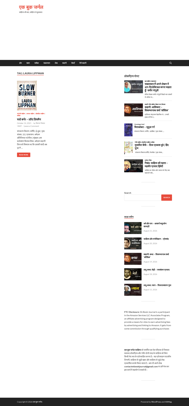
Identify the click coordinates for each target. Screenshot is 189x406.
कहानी (64, 63)
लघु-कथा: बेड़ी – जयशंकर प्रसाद (156, 269)
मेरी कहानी (82, 63)
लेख (56, 63)
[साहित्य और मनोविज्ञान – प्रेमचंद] (133, 239)
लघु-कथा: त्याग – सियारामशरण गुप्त (157, 285)
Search (127, 192)
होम (20, 63)
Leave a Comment (31, 126)
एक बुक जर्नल (31, 7)
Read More (22, 154)
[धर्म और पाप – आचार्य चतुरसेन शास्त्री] (133, 223)
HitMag (168, 402)
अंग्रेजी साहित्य (21, 114)
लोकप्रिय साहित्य (40, 114)
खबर (28, 63)
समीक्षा (36, 63)
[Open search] (171, 63)
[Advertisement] (94, 39)
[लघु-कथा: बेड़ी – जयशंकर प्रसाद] (133, 270)
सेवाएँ (73, 63)
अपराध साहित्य (30, 114)
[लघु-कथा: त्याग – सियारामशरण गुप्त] (133, 285)
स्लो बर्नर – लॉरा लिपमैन (29, 119)
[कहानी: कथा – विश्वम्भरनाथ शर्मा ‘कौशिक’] (133, 254)
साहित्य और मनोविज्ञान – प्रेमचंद (156, 238)
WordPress (156, 402)
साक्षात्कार (46, 63)
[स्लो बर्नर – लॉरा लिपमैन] (32, 96)
